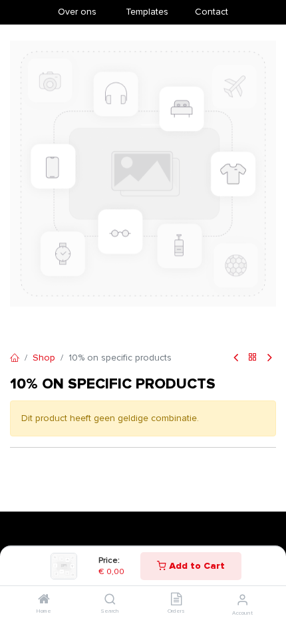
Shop (44, 357)
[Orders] (176, 600)
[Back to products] (253, 358)
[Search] (110, 600)
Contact (211, 11)
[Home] (44, 600)
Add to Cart (195, 565)
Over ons (77, 11)
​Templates (147, 11)
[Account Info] (242, 600)
